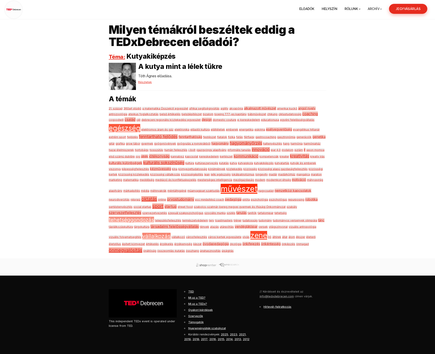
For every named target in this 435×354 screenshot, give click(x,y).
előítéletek (218, 129)
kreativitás (299, 156)
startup (170, 206)
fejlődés (132, 137)
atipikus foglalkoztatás (143, 114)
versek (263, 226)
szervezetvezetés (154, 213)
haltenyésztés (272, 143)
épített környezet (133, 244)
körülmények (216, 169)
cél (138, 119)
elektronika (181, 129)
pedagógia (233, 199)
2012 (246, 339)
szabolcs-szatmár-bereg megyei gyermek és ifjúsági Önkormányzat (240, 207)
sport (158, 206)
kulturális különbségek (125, 163)
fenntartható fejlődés (158, 136)
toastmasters (224, 220)
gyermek (147, 143)
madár (273, 174)
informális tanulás (239, 150)
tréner (238, 220)
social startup (142, 207)
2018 (196, 339)
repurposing (296, 199)
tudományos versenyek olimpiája (295, 220)
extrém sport (117, 137)
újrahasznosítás (210, 250)
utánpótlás (227, 226)
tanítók (252, 213)
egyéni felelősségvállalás (297, 119)
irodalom (287, 150)
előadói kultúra (200, 129)
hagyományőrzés (246, 143)
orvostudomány (180, 199)
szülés (231, 213)
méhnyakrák (158, 190)
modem (260, 180)
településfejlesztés (168, 220)
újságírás (228, 250)
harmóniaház (312, 143)
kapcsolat (191, 156)
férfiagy (249, 137)
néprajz (135, 199)
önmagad (302, 244)
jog (138, 156)
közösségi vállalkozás (165, 174)
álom (291, 237)
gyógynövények (165, 143)
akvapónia (236, 108)
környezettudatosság (192, 169)
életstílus (115, 244)
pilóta (246, 199)
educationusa (270, 119)
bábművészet (257, 114)
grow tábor (133, 143)
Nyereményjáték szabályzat (207, 328)
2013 (237, 339)
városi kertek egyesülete (225, 237)
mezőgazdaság (243, 180)
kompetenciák (269, 156)
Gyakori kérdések (200, 310)
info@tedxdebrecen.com (277, 296)
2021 (242, 334)
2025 (224, 334)
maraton (316, 174)
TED (191, 291)
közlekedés (234, 169)
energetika (246, 129)
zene (258, 235)
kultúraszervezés (206, 163)
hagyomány (220, 143)
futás (239, 137)
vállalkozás (156, 236)
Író (269, 237)
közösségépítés (192, 174)
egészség (124, 128)
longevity (261, 174)
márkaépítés (131, 190)
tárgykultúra (142, 226)
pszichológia (259, 199)
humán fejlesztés (175, 150)
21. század (116, 108)
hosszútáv (156, 150)
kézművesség (160, 169)
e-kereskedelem (248, 119)
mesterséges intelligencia (214, 180)
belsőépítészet (191, 114)
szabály (292, 207)
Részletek (145, 82)
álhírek (276, 237)
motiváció (299, 180)
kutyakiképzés (264, 163)
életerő (311, 237)
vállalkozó (178, 237)
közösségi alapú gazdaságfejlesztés (283, 169)
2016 (212, 339)
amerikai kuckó (287, 108)
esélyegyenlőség (279, 129)
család (130, 119)
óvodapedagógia (216, 244)
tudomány (265, 220)
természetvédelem (195, 220)
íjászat (197, 244)
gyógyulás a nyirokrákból (193, 143)
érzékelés (166, 244)
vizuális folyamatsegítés (125, 237)
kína (174, 169)
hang (286, 143)
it (304, 150)
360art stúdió (132, 108)
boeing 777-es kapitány (230, 114)
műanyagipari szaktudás (203, 190)
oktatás (149, 199)
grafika (120, 143)
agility (224, 108)
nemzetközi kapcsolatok (293, 190)
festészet (209, 137)
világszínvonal (278, 226)
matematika (131, 180)
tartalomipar (265, 213)
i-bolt (192, 150)
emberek (232, 129)
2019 (187, 339)
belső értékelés (170, 114)
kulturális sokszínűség (163, 162)
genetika (319, 137)
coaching (310, 114)
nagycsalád (266, 190)
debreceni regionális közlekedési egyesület (171, 119)
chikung (272, 114)
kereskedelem (209, 156)
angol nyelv (307, 108)
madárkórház (286, 174)
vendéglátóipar (246, 226)
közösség (250, 169)
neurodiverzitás (119, 199)
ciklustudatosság (289, 114)
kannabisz (177, 156)
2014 (229, 339)
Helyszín (329, 9)
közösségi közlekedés (133, 174)
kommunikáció (246, 156)
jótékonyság (159, 156)
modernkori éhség (278, 180)
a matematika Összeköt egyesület (165, 108)
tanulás (241, 213)
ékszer (300, 237)
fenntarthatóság (190, 137)
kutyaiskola (245, 163)
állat (285, 237)
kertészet (226, 156)
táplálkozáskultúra (121, 226)
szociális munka (215, 213)
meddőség (147, 180)
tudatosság (250, 220)
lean (207, 174)
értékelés (152, 244)
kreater (284, 156)
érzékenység (183, 244)
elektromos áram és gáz (157, 129)
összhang (192, 250)
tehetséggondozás (131, 220)
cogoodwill (116, 119)
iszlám (298, 150)
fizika (231, 137)
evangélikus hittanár (306, 129)
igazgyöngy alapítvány (211, 150)
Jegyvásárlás (408, 9)
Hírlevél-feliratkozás (277, 306)
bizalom (208, 114)
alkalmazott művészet (260, 108)
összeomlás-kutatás (171, 250)
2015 (221, 339)
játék (144, 156)
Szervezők (195, 316)
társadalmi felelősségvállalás (174, 226)
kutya (233, 163)
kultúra (189, 163)
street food (185, 207)
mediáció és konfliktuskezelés (175, 180)
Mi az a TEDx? (197, 304)
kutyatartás (282, 163)
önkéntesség (271, 244)
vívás (245, 237)
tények (204, 226)
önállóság (149, 250)
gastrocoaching (265, 137)
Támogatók (196, 322)
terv (211, 220)
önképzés (288, 244)
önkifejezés (251, 244)
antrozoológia (118, 114)
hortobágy (142, 150)
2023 (233, 334)
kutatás (224, 163)
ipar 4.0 (276, 150)
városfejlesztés (196, 237)
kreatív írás (317, 156)
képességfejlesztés (135, 169)
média (145, 190)
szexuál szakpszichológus (185, 213)
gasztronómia (286, 137)
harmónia (296, 143)
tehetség (280, 213)
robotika (311, 199)
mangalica (303, 174)
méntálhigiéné (176, 190)
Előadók (306, 9)
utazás (214, 226)
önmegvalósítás (125, 250)
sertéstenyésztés (121, 207)
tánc (321, 220)
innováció (261, 149)
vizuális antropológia (302, 226)
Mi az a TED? (196, 297)
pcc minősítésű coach (209, 199)
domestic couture (224, 119)
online (162, 199)
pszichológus (278, 199)
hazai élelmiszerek (121, 150)
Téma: (117, 56)
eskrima (259, 129)
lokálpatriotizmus (243, 174)
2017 (204, 339)
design (207, 119)
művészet (239, 189)
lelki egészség (221, 174)
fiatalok (222, 137)
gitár (112, 143)
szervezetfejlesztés (125, 212)
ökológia (236, 244)
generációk (304, 137)
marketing (115, 180)
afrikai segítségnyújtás (204, 108)
